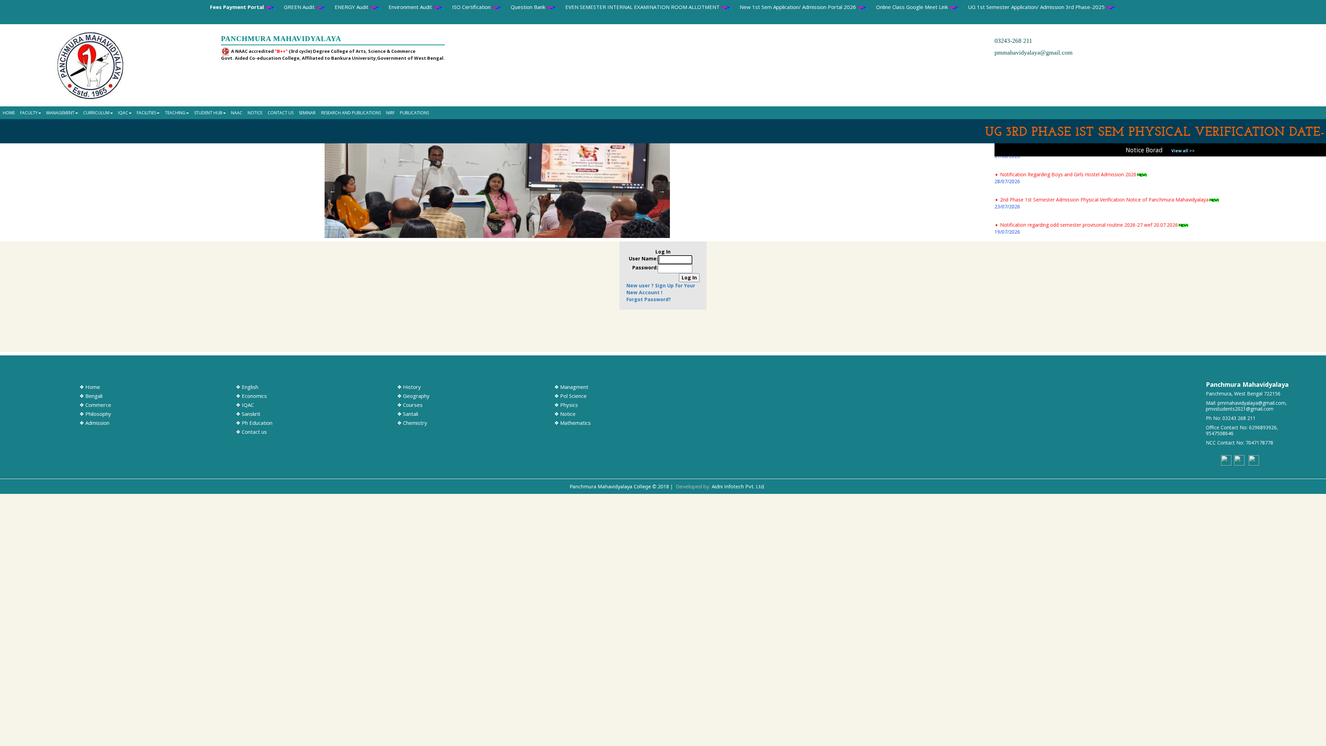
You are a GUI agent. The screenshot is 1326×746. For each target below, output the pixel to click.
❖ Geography (413, 395)
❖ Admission (94, 422)
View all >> (1183, 151)
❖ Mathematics (572, 422)
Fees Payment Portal (237, 6)
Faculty (29, 113)
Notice (255, 113)
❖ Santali (407, 413)
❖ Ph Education (254, 422)
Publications (414, 113)
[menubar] (216, 112)
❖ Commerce (95, 404)
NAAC (236, 113)
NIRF (390, 113)
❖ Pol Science (570, 395)
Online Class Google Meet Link (912, 6)
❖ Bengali (91, 395)
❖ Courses (410, 404)
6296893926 (1263, 427)
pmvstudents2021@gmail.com (1240, 408)
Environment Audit (410, 6)
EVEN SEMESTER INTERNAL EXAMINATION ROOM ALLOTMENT (643, 6)
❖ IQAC (245, 404)
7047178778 (1259, 442)
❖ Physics (566, 404)
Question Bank (529, 6)
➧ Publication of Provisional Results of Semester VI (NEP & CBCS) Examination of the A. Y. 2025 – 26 (1107, 214)
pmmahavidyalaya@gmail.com (1034, 52)
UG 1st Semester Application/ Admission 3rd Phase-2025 (1037, 6)
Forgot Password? (648, 299)
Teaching (175, 113)
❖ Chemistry (412, 422)
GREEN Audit (300, 6)
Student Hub (208, 113)
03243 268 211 (1239, 418)
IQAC (123, 113)
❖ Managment (571, 386)
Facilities (146, 113)
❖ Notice (565, 413)
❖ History (409, 386)
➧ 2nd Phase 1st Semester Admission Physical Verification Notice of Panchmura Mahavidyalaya (1102, 163)
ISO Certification (472, 6)
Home (9, 113)
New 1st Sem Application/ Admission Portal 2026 (798, 6)
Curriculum (96, 113)
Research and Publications (351, 113)
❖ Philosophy (95, 413)
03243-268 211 (1013, 40)
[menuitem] (8, 112)
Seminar (307, 113)
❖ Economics (251, 395)
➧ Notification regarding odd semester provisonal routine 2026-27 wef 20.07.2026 (1086, 188)
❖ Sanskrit (248, 413)
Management (60, 113)
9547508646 (1219, 433)
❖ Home (89, 386)
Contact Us (281, 113)
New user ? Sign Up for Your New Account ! (660, 289)
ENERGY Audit (352, 6)
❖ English (247, 386)
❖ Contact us (251, 431)
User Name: (643, 258)
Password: (645, 267)
